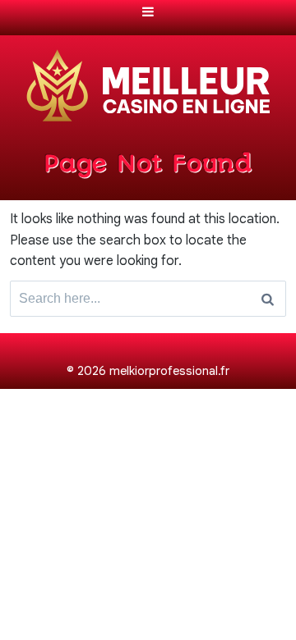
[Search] (267, 299)
